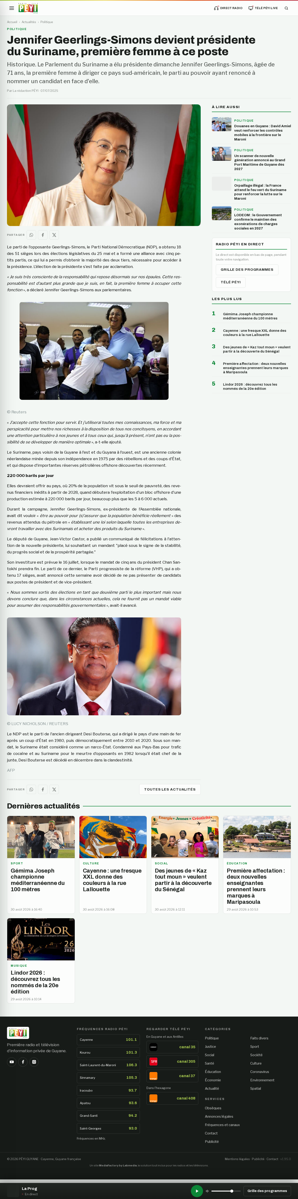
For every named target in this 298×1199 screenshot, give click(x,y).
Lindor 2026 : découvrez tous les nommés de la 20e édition (250, 387)
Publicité (212, 1142)
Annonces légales (219, 1116)
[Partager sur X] (54, 235)
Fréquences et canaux (222, 1125)
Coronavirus (259, 1072)
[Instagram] (34, 1062)
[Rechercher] (286, 8)
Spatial (255, 1088)
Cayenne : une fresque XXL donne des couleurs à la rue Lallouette (254, 333)
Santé (209, 1063)
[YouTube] (11, 1062)
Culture (256, 1063)
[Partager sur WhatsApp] (31, 235)
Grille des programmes (247, 269)
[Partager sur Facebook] (42, 235)
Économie (213, 1080)
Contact (211, 1133)
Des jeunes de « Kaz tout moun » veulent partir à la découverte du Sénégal (257, 349)
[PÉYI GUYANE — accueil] (28, 8)
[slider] (226, 1191)
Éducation (213, 1072)
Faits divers (259, 1038)
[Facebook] (22, 1062)
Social (209, 1055)
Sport (254, 1047)
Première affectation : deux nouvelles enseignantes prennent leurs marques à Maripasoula (255, 368)
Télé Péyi (231, 282)
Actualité (212, 1088)
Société (256, 1055)
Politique (47, 22)
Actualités (29, 22)
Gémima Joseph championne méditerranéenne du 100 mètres (250, 316)
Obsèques (213, 1108)
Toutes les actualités (170, 789)
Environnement (262, 1080)
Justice (210, 1047)
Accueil (12, 22)
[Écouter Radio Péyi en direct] (197, 1191)
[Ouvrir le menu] (11, 8)
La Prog (29, 1188)
